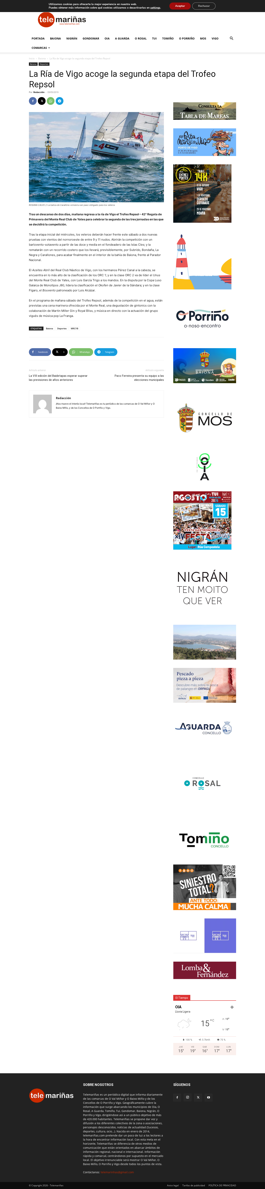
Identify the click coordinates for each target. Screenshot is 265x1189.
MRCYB (74, 328)
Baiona (55, 38)
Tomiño (168, 38)
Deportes (44, 64)
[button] (231, 39)
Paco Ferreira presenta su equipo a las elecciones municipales (139, 378)
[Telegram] (59, 101)
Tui (154, 38)
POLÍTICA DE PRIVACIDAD (222, 1185)
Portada (38, 38)
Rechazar (204, 6)
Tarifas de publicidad (193, 1185)
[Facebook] (33, 101)
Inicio (32, 58)
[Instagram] (187, 1097)
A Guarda (122, 38)
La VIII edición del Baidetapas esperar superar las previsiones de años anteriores (58, 378)
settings (155, 8)
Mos (203, 38)
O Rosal (141, 38)
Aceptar (180, 6)
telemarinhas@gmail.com (117, 1172)
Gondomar (91, 38)
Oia (107, 38)
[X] (42, 101)
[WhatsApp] (51, 101)
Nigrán (71, 38)
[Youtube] (208, 1097)
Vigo (215, 38)
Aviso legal (173, 1185)
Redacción (38, 92)
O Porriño (187, 38)
